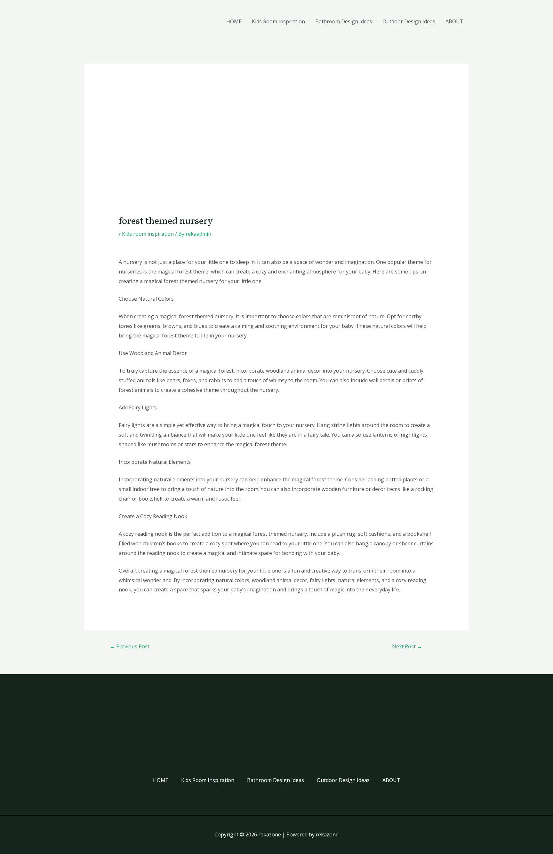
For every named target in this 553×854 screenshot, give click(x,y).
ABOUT (454, 21)
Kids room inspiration (148, 233)
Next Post (407, 646)
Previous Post (129, 646)
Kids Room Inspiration (278, 21)
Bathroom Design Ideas (343, 21)
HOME (234, 21)
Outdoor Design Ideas (408, 21)
